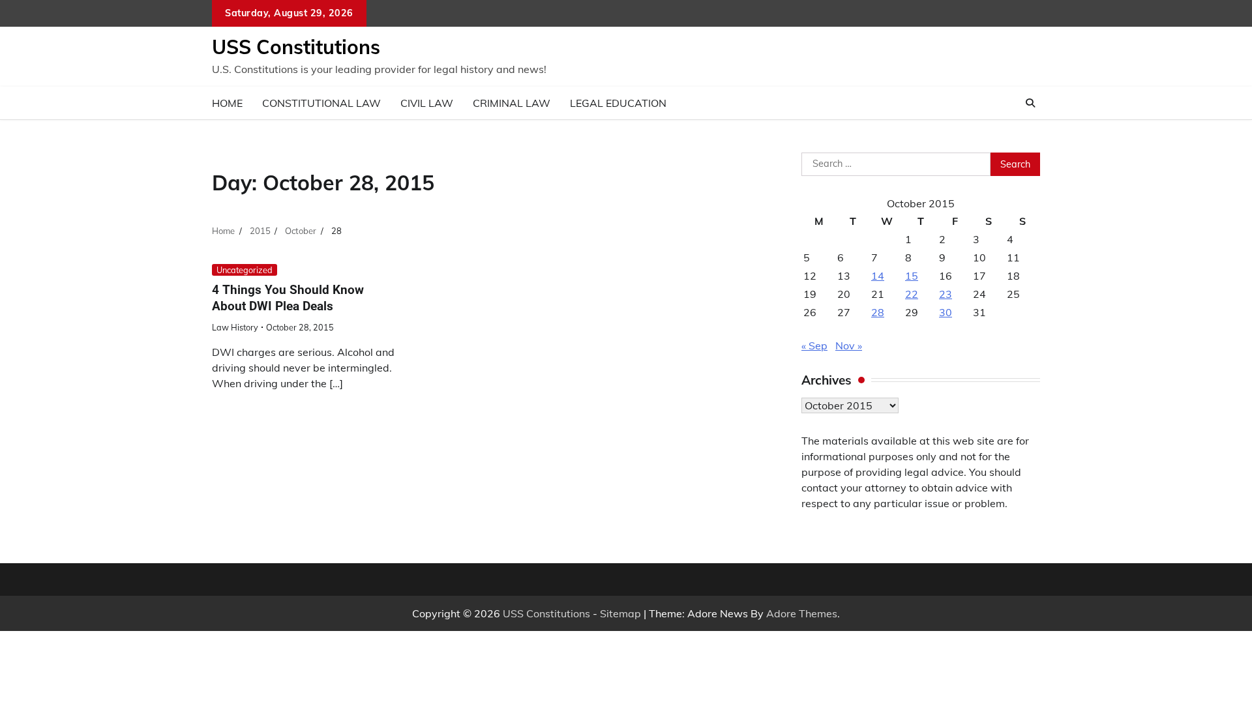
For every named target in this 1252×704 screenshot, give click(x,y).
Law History (235, 327)
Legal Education (618, 103)
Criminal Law (511, 103)
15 (911, 275)
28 (877, 312)
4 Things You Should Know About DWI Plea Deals (288, 298)
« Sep (814, 345)
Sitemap (620, 613)
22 (911, 294)
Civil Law (426, 103)
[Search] (1030, 103)
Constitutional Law (321, 103)
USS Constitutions (296, 47)
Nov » (848, 345)
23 (945, 294)
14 (877, 275)
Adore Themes (801, 613)
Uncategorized (244, 270)
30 (945, 312)
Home (227, 103)
